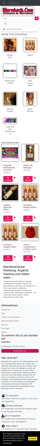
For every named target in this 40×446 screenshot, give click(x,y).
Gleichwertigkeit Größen (10, 321)
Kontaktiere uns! (8, 429)
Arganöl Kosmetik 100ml (7, 207)
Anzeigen (8, 180)
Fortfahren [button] (32, 438)
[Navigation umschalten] (4, 3)
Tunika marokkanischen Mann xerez (29, 247)
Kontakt (4, 332)
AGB (2, 313)
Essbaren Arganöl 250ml (9, 246)
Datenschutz (5, 310)
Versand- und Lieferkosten (10, 317)
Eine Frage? (5, 328)
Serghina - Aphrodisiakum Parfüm (9, 167)
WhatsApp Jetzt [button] (21, 351)
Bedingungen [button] (7, 443)
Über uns (4, 325)
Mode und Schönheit (14, 29)
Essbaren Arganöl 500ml (29, 206)
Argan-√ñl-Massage (28, 166)
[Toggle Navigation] (5, 23)
